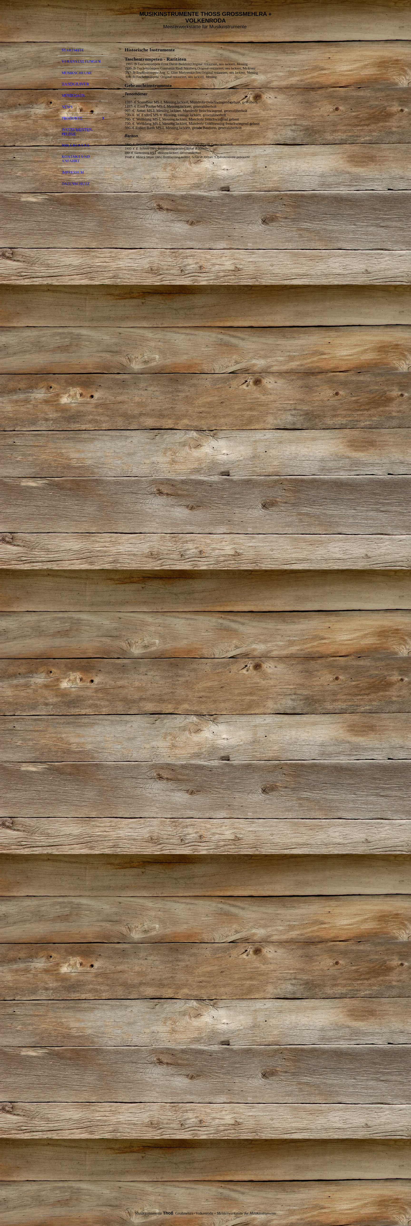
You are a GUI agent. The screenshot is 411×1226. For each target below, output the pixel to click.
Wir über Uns (75, 145)
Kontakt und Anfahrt (76, 159)
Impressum (73, 172)
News (67, 107)
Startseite (73, 50)
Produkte (72, 118)
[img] (83, 24)
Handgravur (75, 84)
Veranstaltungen (81, 61)
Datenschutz (76, 184)
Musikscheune (77, 73)
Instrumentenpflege (77, 132)
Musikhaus (73, 95)
